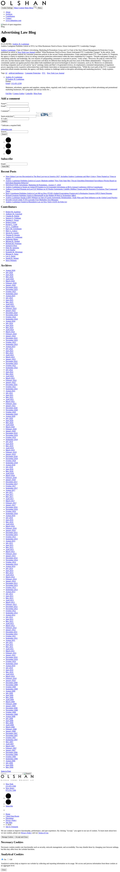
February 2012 (11, 628)
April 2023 (10, 355)
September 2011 (12, 638)
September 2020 (12, 414)
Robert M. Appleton (13, 212)
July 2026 (9, 273)
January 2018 (11, 480)
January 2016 (11, 530)
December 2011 (11, 632)
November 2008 (12, 710)
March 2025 (10, 306)
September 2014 (12, 564)
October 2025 (11, 292)
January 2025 (11, 311)
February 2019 (11, 452)
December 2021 (11, 385)
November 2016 (12, 509)
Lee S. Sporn (10, 256)
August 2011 (10, 640)
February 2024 (11, 334)
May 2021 (9, 397)
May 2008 (9, 723)
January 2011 (10, 655)
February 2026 (11, 283)
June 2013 (9, 596)
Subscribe (5, 166)
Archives (9, 14)
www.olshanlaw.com (13, 20)
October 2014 (11, 562)
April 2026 (10, 279)
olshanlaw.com (6, 129)
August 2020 (10, 416)
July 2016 (9, 518)
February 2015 (11, 554)
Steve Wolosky (11, 260)
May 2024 (9, 327)
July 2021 (9, 393)
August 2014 (10, 566)
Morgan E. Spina (12, 254)
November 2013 (12, 585)
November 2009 (12, 685)
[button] (3, 42)
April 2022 (10, 376)
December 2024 (11, 313)
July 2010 (9, 668)
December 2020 (11, 408)
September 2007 (12, 740)
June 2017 (9, 494)
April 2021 (10, 399)
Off (11, 859)
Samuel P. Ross (11, 246)
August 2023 (10, 347)
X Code (4, 119)
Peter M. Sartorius (12, 248)
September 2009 (12, 689)
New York (9, 784)
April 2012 (10, 623)
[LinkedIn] (8, 142)
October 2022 (11, 366)
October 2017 (11, 486)
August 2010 (10, 666)
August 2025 (10, 296)
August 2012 (10, 615)
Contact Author (18, 94)
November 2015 (12, 535)
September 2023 (12, 344)
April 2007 (10, 744)
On (5, 859)
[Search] (35, 8)
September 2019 (12, 440)
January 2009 (11, 706)
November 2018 (12, 459)
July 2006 (9, 763)
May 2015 (9, 547)
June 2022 (9, 372)
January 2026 (11, 285)
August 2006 (10, 761)
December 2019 (11, 433)
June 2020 (9, 420)
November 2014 (12, 560)
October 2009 (11, 687)
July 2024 (9, 323)
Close (4, 870)
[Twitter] (8, 148)
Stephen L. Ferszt (12, 220)
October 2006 (11, 757)
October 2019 (11, 437)
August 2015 (10, 541)
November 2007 (12, 735)
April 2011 (10, 649)
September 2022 (12, 368)
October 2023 (11, 342)
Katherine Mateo (12, 239)
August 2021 (10, 391)
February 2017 (11, 503)
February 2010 (11, 678)
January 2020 (11, 431)
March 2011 (10, 651)
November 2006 (12, 754)
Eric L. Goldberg (12, 227)
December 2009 (11, 683)
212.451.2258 (16, 83)
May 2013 (9, 598)
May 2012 (9, 621)
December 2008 (11, 708)
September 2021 (12, 389)
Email (8, 83)
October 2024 (11, 317)
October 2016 (11, 511)
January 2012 (11, 630)
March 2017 (10, 501)
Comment (5, 111)
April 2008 (10, 725)
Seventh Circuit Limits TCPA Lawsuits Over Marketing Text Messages (32, 200)
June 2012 (9, 619)
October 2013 (11, 587)
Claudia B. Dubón (12, 216)
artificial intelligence (16, 73)
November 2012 (12, 609)
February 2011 (11, 653)
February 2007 (11, 748)
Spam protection (7, 116)
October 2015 (11, 537)
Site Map (9, 822)
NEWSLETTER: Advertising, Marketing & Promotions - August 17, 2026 (33, 185)
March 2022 (10, 378)
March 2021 (10, 401)
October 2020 (11, 412)
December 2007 (11, 733)
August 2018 (10, 465)
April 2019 (10, 448)
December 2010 (11, 657)
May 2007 (9, 742)
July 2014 (9, 568)
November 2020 (12, 410)
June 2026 (9, 275)
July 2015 (9, 543)
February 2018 (11, 478)
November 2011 (12, 634)
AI (6, 73)
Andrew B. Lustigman (20, 44)
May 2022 (9, 374)
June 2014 (9, 571)
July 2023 (9, 349)
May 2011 (9, 647)
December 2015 (11, 533)
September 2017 (12, 488)
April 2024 (10, 330)
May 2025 (9, 302)
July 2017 (9, 492)
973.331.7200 (11, 790)
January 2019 (11, 454)
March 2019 (10, 450)
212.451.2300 (11, 786)
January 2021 (11, 406)
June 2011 (9, 645)
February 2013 (11, 604)
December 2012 (11, 607)
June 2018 (9, 469)
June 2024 (9, 325)
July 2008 (9, 719)
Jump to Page (6, 771)
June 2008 (9, 721)
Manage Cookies (7, 837)
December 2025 (11, 287)
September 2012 (12, 613)
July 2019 (9, 442)
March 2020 (10, 427)
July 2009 (9, 693)
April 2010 (10, 674)
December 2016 (11, 507)
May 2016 (9, 522)
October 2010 (11, 661)
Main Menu (29, 8)
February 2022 (11, 380)
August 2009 (10, 691)
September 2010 (12, 664)
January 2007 (11, 750)
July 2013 (9, 594)
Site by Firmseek (12, 827)
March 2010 (10, 676)
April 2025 (10, 304)
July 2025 (9, 298)
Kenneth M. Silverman (14, 252)
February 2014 (11, 579)
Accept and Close (22, 837)
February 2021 (11, 404)
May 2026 (9, 277)
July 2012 (9, 617)
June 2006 (9, 765)
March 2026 (10, 281)
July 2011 (9, 642)
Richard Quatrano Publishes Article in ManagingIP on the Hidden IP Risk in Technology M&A (41, 195)
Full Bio (9, 94)
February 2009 (11, 704)
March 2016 (10, 526)
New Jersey (10, 788)
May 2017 (9, 497)
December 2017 (11, 482)
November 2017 (12, 484)
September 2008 (12, 714)
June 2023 (9, 351)
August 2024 (10, 321)
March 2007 (10, 746)
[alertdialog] (60, 856)
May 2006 (9, 767)
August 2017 (10, 490)
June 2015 (9, 545)
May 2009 (9, 697)
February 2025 (11, 308)
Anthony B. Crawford (14, 214)
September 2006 (12, 759)
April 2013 (10, 600)
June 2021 (9, 395)
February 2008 (11, 729)
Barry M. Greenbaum (14, 229)
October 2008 (11, 712)
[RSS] (8, 154)
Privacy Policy (11, 820)
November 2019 (12, 435)
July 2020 (9, 418)
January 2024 (11, 336)
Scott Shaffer (10, 250)
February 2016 (11, 528)
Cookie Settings (7, 8)
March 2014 (10, 577)
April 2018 (10, 473)
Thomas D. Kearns (13, 235)
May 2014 (9, 573)
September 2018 (12, 463)
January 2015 (11, 556)
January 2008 (11, 731)
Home (8, 814)
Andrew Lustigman (8, 50)
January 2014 (11, 581)
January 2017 (11, 505)
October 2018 (11, 461)
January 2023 (11, 359)
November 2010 (12, 659)
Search (3, 132)
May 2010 (9, 672)
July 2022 (9, 370)
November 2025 (12, 289)
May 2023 (9, 353)
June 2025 (9, 300)
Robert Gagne (11, 222)
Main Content (19, 8)
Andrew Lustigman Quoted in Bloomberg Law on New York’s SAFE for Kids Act (36, 202)
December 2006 (11, 752)
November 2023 (12, 340)
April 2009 (10, 700)
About (8, 12)
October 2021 (11, 387)
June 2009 (9, 695)
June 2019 (9, 444)
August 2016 (10, 516)
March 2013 (10, 602)
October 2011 (11, 636)
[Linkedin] (8, 798)
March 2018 (10, 475)
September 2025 (12, 294)
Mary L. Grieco (11, 231)
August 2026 (10, 270)
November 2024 (12, 315)
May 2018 (9, 471)
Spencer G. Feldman (13, 218)
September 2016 (12, 514)
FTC (43, 73)
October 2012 (11, 611)
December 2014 (11, 558)
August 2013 (10, 592)
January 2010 (11, 681)
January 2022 (11, 382)
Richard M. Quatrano (13, 244)
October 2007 (11, 738)
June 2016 (9, 520)
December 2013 (11, 583)
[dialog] (60, 834)
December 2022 (11, 361)
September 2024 (12, 319)
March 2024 (10, 332)
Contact (8, 18)
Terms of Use (43, 833)
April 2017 (10, 499)
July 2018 (9, 467)
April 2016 (10, 524)
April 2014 (10, 575)
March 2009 (10, 702)
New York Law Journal (26, 52)
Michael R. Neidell (13, 241)
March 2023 (10, 357)
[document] (60, 856)
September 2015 (12, 539)
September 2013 (12, 590)
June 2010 (9, 670)
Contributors (10, 16)
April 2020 (10, 425)
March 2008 (10, 727)
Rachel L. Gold (11, 224)
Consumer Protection (33, 73)
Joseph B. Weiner (12, 258)
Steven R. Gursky (12, 233)
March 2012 (10, 626)
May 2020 (9, 423)
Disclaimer (10, 818)
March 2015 (10, 552)
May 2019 (9, 446)
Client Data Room (12, 816)
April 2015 (10, 549)
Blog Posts (38, 94)
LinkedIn (29, 94)
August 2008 (10, 716)
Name (3, 104)
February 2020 (11, 429)
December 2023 (11, 338)
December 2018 (11, 456)
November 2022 (12, 363)
